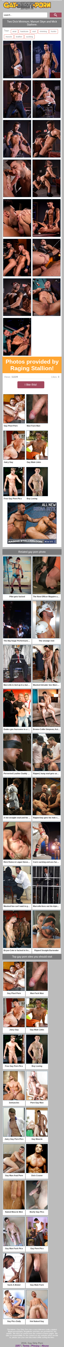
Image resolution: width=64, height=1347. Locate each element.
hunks (53, 31)
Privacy (35, 1345)
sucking (29, 37)
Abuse (45, 1345)
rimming (43, 31)
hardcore (24, 31)
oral (34, 31)
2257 (18, 1345)
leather (19, 37)
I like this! (31, 384)
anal (14, 31)
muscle (9, 37)
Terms (26, 1345)
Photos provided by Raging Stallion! (32, 364)
